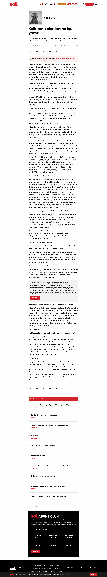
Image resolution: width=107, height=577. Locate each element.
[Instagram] (68, 567)
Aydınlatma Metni (46, 568)
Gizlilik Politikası (57, 568)
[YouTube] (95, 567)
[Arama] (83, 4)
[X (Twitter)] (77, 567)
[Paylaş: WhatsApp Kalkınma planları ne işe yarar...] (50, 51)
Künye (57, 565)
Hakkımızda (38, 565)
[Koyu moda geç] (80, 4)
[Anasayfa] (13, 568)
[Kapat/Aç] (53, 571)
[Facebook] (72, 567)
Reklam (51, 565)
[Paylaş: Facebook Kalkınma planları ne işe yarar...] (37, 51)
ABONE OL (89, 4)
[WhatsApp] (86, 567)
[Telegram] (81, 567)
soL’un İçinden (36, 568)
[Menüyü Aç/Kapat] (96, 4)
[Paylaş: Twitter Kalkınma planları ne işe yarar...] (43, 51)
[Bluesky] (90, 567)
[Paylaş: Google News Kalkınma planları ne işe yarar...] (56, 51)
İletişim (45, 565)
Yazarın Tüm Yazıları (35, 507)
